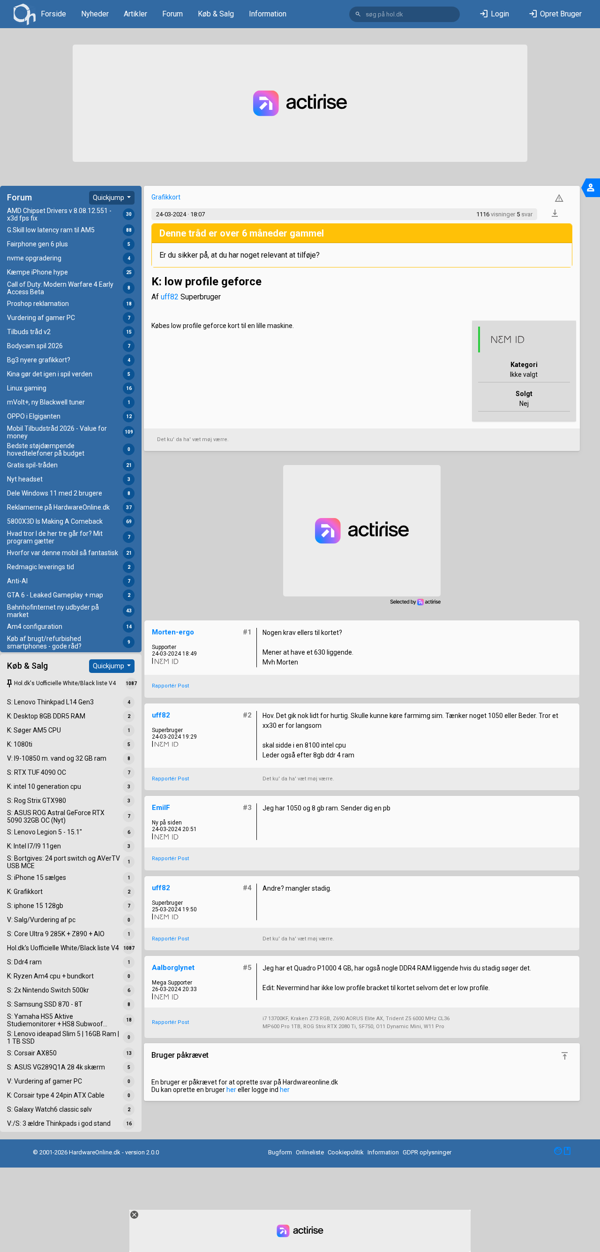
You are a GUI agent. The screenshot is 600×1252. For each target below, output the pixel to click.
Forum (172, 13)
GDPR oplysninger (427, 1152)
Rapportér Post (170, 686)
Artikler (135, 13)
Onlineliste (310, 1152)
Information (267, 13)
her (231, 1089)
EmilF (161, 807)
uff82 (170, 296)
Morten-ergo (173, 632)
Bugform (280, 1152)
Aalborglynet (173, 967)
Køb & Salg (216, 13)
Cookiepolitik (346, 1152)
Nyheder (95, 13)
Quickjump (109, 197)
